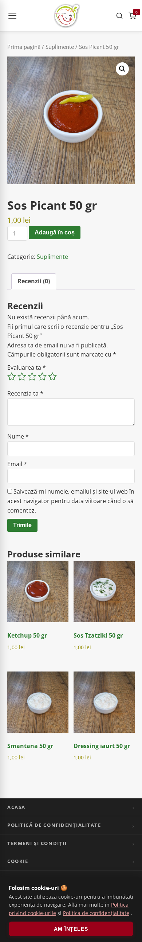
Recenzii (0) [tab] (33, 281)
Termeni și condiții (37, 843)
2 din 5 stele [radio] (21, 376)
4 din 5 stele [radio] (42, 376)
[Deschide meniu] (12, 16)
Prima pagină (23, 46)
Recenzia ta (25, 393)
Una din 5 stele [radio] (11, 376)
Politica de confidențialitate (96, 913)
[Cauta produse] (119, 16)
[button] (122, 68)
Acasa (16, 807)
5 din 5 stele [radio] (52, 376)
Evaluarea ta (26, 367)
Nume (18, 436)
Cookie (17, 861)
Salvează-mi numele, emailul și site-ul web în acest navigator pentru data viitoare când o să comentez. (70, 500)
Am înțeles (71, 929)
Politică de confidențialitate (54, 825)
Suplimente (60, 46)
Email (17, 464)
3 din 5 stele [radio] (32, 376)
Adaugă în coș (55, 232)
